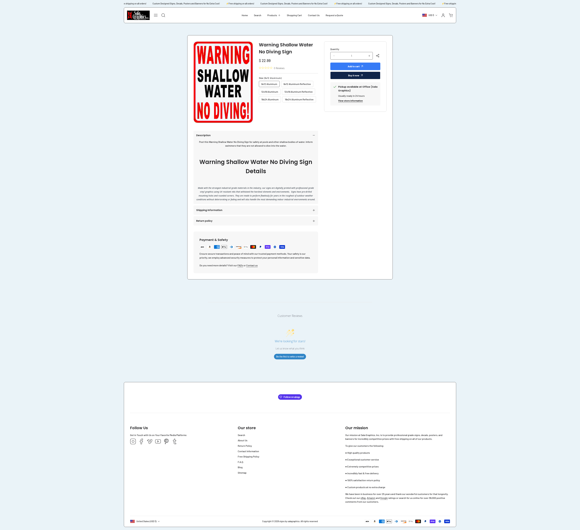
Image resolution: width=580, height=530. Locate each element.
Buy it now (353, 75)
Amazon (371, 497)
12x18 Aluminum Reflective (298, 91)
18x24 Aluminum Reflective (299, 99)
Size (270, 77)
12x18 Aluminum (269, 91)
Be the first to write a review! (290, 356)
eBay (363, 497)
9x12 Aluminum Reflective (297, 84)
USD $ (431, 15)
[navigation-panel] (155, 15)
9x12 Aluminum (269, 84)
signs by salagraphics (289, 521)
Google (384, 497)
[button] (274, 15)
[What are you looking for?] (163, 15)
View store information (350, 100)
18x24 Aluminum (270, 99)
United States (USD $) (146, 521)
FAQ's (240, 265)
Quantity (334, 49)
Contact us (252, 265)
